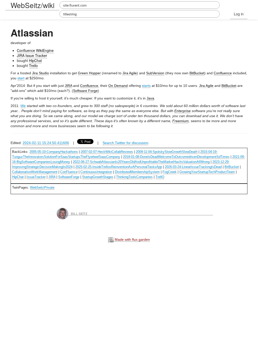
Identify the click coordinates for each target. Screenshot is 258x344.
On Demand (118, 86)
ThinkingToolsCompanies (134, 177)
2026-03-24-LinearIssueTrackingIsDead (193, 167)
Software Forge (85, 91)
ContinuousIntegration (96, 172)
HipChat (35, 60)
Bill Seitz (79, 213)
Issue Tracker (36, 55)
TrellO (159, 177)
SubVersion (155, 73)
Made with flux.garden (132, 239)
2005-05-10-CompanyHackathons (53, 152)
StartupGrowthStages (97, 177)
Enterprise (182, 111)
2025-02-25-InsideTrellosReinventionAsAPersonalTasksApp (118, 167)
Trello (33, 65)
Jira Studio (40, 73)
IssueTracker (36, 177)
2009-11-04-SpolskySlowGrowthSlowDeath (167, 152)
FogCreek (170, 172)
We (23, 106)
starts (146, 86)
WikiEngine (45, 50)
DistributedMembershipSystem (137, 172)
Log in (239, 13)
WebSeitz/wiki (32, 5)
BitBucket (196, 73)
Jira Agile (129, 73)
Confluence (26, 50)
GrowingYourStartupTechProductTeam (207, 172)
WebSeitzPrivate (42, 187)
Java (150, 98)
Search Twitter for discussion (125, 143)
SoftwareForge (68, 177)
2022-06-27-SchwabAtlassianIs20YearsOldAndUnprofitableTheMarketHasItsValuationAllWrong (141, 162)
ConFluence (69, 172)
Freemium (180, 121)
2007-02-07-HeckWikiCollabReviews (107, 152)
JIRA (20, 55)
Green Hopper (89, 73)
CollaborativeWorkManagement (34, 172)
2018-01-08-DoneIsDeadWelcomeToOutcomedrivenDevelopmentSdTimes (176, 157)
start (20, 78)
